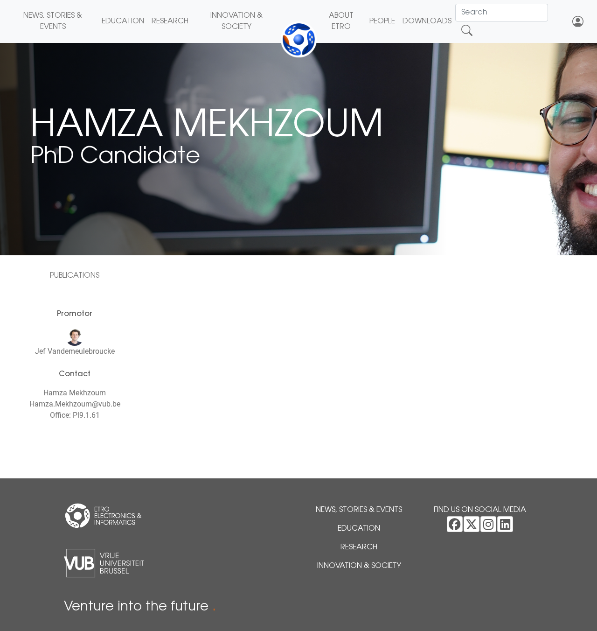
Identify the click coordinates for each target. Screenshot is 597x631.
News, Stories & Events (52, 21)
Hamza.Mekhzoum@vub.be (74, 404)
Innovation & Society (236, 21)
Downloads (427, 21)
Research (170, 21)
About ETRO (341, 21)
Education (123, 21)
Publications (74, 276)
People (382, 21)
